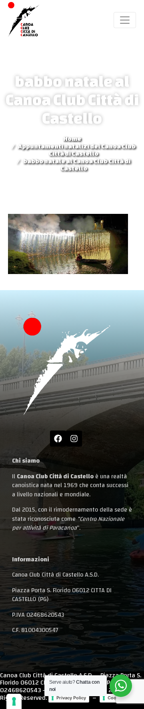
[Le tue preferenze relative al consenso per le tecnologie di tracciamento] (14, 701)
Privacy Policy (71, 698)
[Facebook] (58, 439)
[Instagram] (74, 439)
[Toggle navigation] (125, 20)
